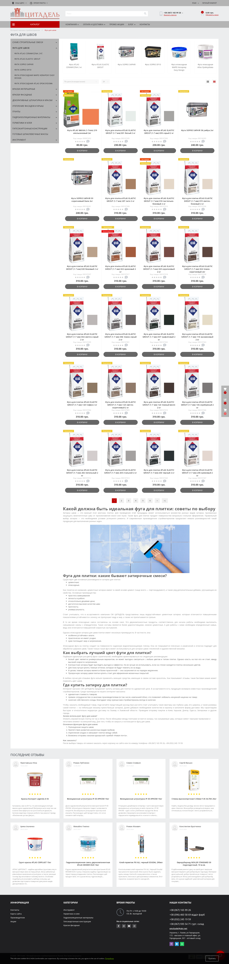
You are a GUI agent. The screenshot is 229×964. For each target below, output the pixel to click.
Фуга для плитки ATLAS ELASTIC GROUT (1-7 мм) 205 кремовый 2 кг (197, 473)
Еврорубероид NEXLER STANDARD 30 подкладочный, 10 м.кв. (194, 863)
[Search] (145, 13)
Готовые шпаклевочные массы (30, 134)
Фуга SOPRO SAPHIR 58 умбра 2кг (197, 130)
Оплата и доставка (93, 24)
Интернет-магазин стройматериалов (25, 30)
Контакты (145, 24)
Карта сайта (16, 913)
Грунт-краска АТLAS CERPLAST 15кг (35, 862)
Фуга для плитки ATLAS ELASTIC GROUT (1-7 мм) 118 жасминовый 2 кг (197, 337)
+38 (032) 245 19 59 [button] (180, 919)
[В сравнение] (97, 95)
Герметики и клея (22, 122)
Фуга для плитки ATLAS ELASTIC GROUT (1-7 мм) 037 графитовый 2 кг (159, 337)
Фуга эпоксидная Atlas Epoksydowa (33, 83)
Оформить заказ (212, 15)
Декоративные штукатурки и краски (32, 100)
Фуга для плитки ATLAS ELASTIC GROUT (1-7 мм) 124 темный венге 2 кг (159, 405)
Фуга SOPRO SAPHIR (23, 64)
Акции (13, 921)
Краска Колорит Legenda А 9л (35, 799)
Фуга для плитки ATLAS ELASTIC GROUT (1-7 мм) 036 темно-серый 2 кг (120, 337)
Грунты (16, 111)
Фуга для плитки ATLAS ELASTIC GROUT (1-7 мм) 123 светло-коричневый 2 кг (120, 405)
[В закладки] (97, 91)
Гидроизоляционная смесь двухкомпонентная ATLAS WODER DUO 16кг (88, 863)
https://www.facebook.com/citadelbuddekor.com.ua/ (118, 926)
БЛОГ (130, 24)
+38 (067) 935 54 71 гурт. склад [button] (187, 924)
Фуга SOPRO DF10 (22, 69)
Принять (212, 958)
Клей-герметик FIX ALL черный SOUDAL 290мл (141, 862)
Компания (71, 24)
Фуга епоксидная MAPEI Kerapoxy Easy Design (34, 76)
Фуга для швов (20, 48)
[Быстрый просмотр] (97, 100)
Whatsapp (182, 944)
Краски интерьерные (23, 89)
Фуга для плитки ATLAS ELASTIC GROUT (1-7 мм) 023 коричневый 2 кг (159, 269)
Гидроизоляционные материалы (31, 117)
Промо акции (116, 24)
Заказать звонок (170, 15)
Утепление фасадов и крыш (27, 106)
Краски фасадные (22, 94)
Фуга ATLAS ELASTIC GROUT (27, 59)
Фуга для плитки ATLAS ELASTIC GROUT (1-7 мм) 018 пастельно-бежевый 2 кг (159, 201)
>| (165, 501)
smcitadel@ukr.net (178, 928)
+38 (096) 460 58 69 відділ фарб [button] (187, 914)
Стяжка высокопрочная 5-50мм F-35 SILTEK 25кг (194, 799)
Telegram (177, 944)
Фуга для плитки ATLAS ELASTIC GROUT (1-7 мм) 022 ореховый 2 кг (120, 269)
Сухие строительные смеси (27, 42)
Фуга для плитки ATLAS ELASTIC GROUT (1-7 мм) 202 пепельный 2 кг (82, 473)
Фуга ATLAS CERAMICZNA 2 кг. (28, 53)
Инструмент (19, 139)
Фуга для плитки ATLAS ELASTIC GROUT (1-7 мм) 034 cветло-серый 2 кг (82, 337)
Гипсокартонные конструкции (29, 128)
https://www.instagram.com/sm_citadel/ (124, 926)
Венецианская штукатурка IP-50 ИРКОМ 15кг (88, 799)
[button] (225, 412)
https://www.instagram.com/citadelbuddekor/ (134, 926)
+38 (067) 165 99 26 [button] (180, 910)
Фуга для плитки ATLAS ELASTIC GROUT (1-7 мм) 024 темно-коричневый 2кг (197, 269)
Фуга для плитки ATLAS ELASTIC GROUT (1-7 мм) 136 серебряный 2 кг (197, 405)
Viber (171, 944)
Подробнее (109, 958)
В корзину (82, 150)
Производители (17, 917)
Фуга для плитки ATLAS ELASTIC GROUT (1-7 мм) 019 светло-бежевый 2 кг (197, 201)
